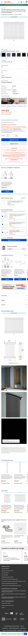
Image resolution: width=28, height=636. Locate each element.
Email (24, 248)
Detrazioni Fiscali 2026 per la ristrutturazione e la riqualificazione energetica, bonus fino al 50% (14, 591)
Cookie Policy (19, 630)
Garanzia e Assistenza (18, 14)
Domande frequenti (5, 568)
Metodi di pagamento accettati (7, 577)
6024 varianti (14, 105)
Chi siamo (22, 625)
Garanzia (4, 630)
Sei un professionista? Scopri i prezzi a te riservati (9, 119)
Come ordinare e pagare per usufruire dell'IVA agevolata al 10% (13, 581)
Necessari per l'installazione (6, 105)
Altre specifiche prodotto (5, 95)
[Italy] (21, 2)
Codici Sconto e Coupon (6, 603)
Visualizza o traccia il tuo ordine (7, 570)
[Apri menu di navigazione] (2, 2)
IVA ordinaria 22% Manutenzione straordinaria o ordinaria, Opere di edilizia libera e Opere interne (14, 598)
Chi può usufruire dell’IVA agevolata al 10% (10, 579)
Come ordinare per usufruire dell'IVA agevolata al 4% (11, 585)
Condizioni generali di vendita (14, 628)
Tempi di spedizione (5, 572)
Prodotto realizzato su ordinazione (7, 14)
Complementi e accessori (22, 105)
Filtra (25, 255)
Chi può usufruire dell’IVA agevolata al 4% (9, 583)
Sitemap (3, 607)
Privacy (24, 630)
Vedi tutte (23, 198)
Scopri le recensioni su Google (16, 4)
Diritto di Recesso (23, 628)
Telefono (10, 248)
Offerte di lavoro (5, 628)
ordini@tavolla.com (14, 159)
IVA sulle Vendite (5, 574)
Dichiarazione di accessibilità (11, 630)
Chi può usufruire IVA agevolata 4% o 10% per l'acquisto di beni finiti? (13, 594)
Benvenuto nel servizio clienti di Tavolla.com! (12, 625)
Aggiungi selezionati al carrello (14, 240)
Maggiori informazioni (17, 128)
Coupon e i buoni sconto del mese (8, 605)
